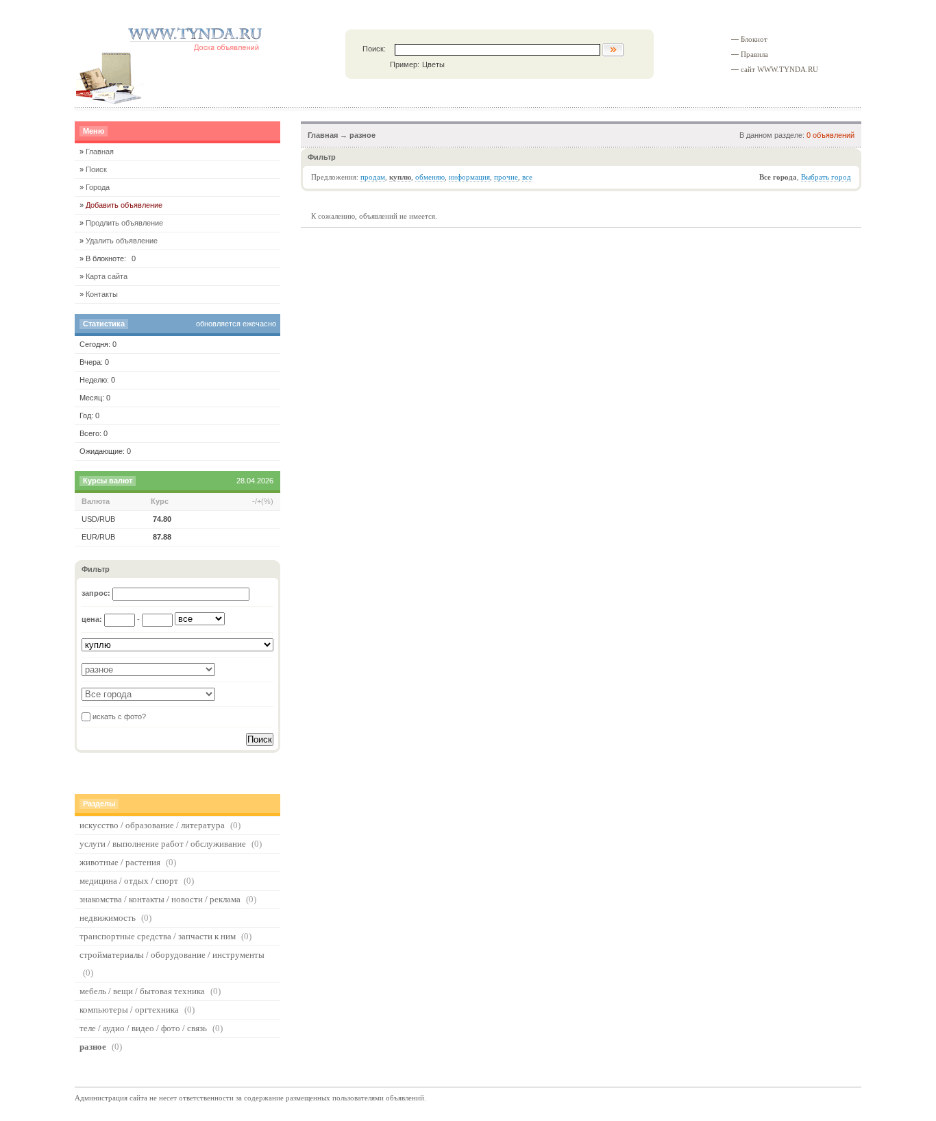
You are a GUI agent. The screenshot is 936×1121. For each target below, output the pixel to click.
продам (372, 177)
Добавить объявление (124, 205)
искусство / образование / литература (152, 825)
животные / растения (119, 862)
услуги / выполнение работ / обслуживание (162, 844)
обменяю (430, 177)
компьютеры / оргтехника (129, 1009)
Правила (754, 54)
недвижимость (107, 918)
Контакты (102, 294)
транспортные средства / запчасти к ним (157, 936)
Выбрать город (826, 177)
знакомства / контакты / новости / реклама (160, 899)
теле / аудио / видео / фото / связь (143, 1028)
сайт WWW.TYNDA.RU (779, 69)
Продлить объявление (124, 223)
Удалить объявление (122, 241)
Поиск (96, 169)
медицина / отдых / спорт (128, 881)
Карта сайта (106, 276)
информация (469, 177)
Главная (323, 135)
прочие (506, 177)
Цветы (433, 64)
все (527, 177)
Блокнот (754, 39)
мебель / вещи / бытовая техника (142, 991)
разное (362, 135)
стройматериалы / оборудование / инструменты (171, 955)
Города (98, 187)
